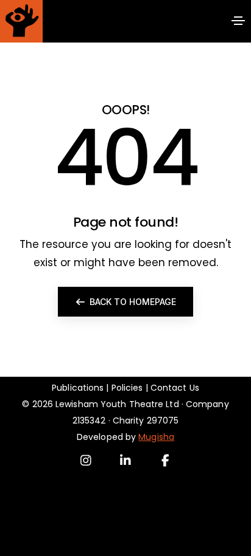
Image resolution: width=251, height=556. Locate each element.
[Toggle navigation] (238, 20)
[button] (125, 302)
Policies (127, 388)
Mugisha (156, 437)
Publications (78, 388)
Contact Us (174, 388)
